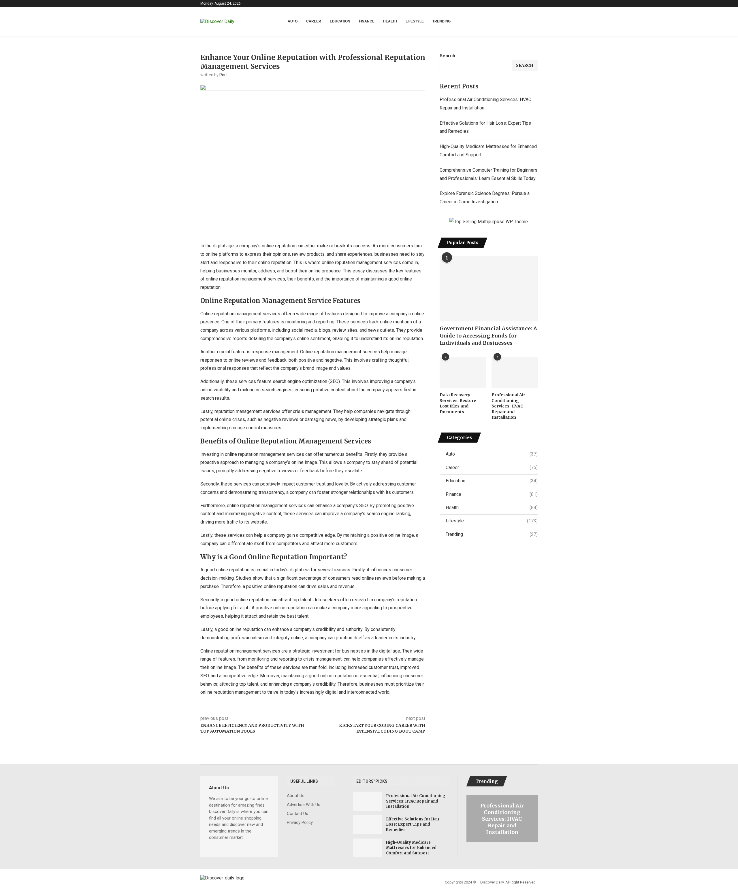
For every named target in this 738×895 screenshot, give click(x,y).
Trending (441, 21)
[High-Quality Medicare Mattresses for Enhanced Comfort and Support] (367, 848)
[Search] (535, 21)
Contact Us (297, 813)
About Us (295, 796)
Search (447, 55)
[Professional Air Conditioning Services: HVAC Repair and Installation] (515, 372)
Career (313, 21)
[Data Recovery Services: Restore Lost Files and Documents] (463, 372)
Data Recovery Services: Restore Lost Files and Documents (458, 403)
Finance (366, 21)
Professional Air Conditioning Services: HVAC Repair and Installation (508, 406)
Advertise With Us (303, 805)
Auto (293, 21)
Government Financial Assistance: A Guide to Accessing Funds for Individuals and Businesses (488, 335)
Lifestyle (415, 21)
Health (390, 21)
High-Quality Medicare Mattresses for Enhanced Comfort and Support (411, 847)
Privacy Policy (300, 822)
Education (340, 21)
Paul (223, 75)
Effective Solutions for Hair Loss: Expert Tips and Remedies (413, 824)
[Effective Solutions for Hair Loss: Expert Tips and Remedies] (367, 824)
